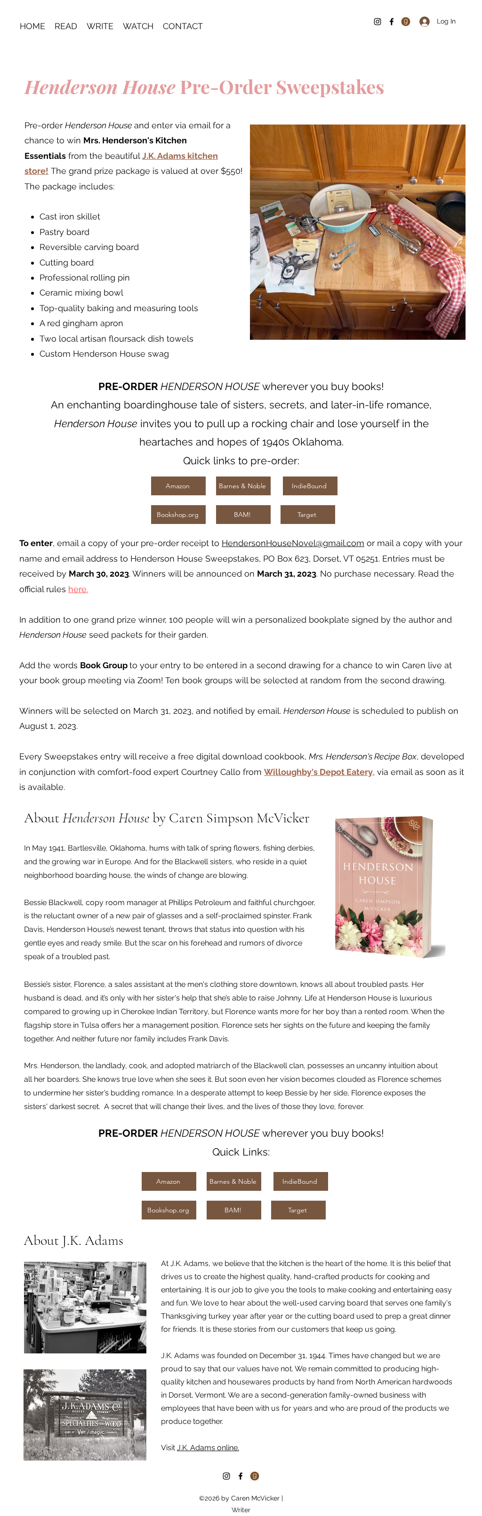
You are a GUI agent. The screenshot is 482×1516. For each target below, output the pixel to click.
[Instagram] (377, 21)
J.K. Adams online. (208, 1447)
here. (78, 589)
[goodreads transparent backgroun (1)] (405, 21)
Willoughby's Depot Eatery (318, 772)
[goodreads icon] (254, 1476)
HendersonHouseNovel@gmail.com (293, 543)
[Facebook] (391, 21)
